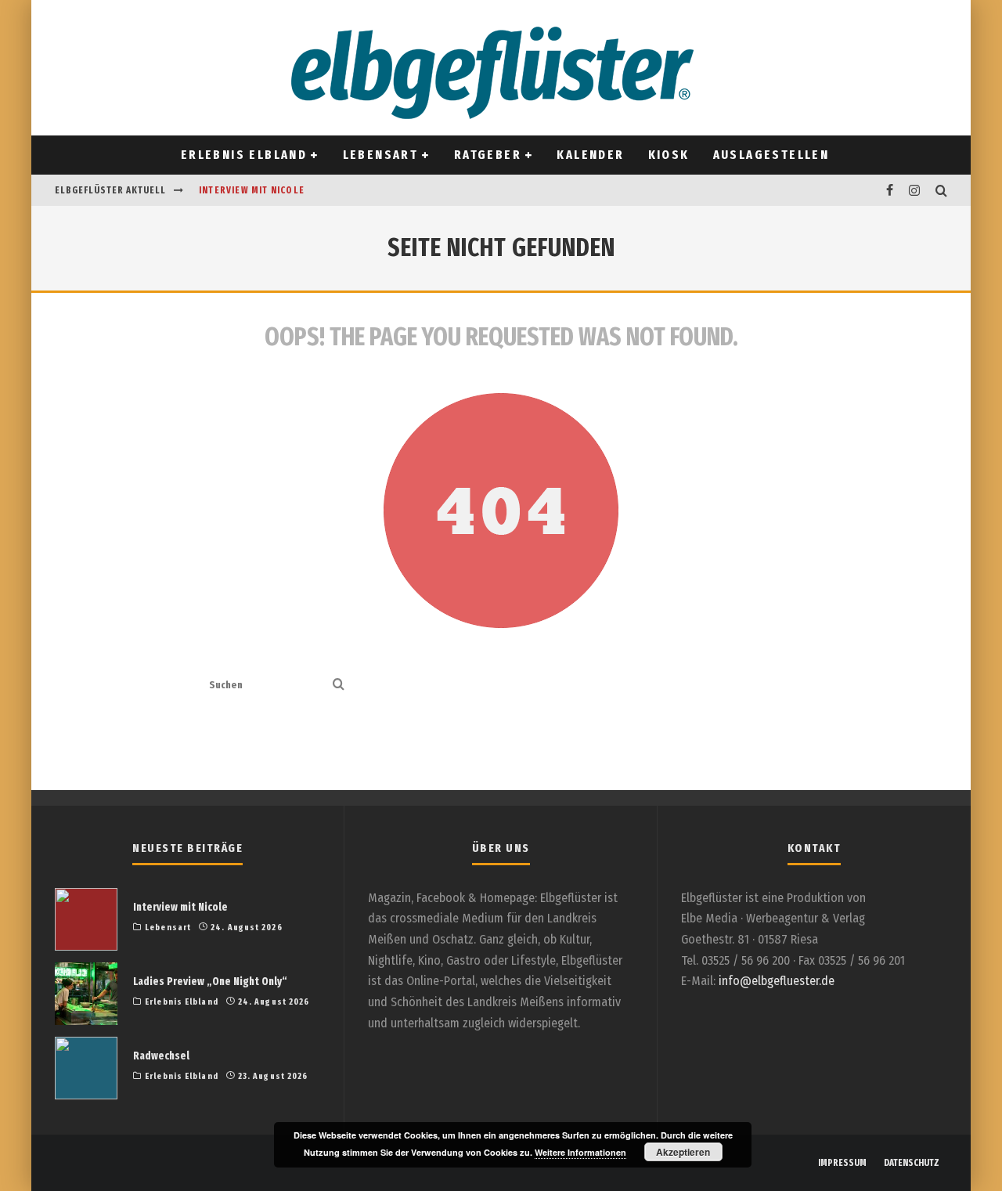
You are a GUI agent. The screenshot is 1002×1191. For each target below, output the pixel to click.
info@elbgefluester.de (776, 980)
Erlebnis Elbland (244, 154)
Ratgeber (487, 154)
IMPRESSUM (842, 1163)
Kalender (590, 154)
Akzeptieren (683, 1152)
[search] (338, 685)
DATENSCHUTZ (911, 1163)
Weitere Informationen (580, 1152)
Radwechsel (161, 1056)
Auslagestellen (771, 154)
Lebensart (381, 154)
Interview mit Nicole (252, 190)
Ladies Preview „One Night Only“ (210, 981)
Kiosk (669, 154)
